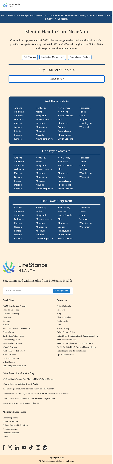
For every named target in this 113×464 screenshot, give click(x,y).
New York (63, 112)
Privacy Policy (63, 329)
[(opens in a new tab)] (4, 447)
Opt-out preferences (65, 355)
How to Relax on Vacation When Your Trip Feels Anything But (29, 399)
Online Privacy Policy (66, 332)
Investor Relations (10, 422)
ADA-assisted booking (66, 340)
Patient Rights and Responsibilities (71, 351)
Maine (39, 112)
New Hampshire (44, 139)
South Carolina (65, 139)
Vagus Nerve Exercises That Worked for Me (21, 403)
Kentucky (41, 108)
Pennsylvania (64, 131)
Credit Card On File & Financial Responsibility (76, 347)
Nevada (40, 135)
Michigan (40, 123)
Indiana (18, 135)
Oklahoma (63, 123)
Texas (82, 112)
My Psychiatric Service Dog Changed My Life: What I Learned (29, 379)
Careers (6, 437)
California (19, 112)
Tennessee (85, 108)
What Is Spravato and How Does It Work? (20, 384)
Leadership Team (10, 418)
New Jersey (64, 108)
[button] (15, 306)
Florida (18, 123)
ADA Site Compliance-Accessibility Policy (75, 344)
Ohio (60, 120)
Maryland (41, 116)
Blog (59, 314)
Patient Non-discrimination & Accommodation (77, 336)
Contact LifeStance (11, 433)
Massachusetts (44, 120)
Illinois (17, 131)
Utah (82, 116)
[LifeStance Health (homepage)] (11, 5)
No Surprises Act (10, 429)
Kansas (18, 139)
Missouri (40, 131)
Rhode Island (64, 135)
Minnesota (41, 127)
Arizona (18, 108)
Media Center (62, 321)
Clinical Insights (64, 317)
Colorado (19, 116)
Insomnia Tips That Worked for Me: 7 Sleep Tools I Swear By (28, 389)
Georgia (18, 127)
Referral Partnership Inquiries (15, 425)
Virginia (83, 120)
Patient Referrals (64, 306)
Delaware (19, 120)
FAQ (59, 325)
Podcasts (61, 310)
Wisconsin (84, 127)
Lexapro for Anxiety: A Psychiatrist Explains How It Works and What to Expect (35, 394)
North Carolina (65, 116)
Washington (85, 123)
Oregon (61, 127)
